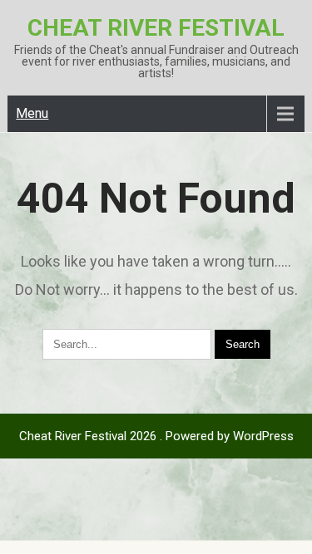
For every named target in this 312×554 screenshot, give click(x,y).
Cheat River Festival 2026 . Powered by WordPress (156, 436)
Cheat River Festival (156, 28)
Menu (32, 113)
